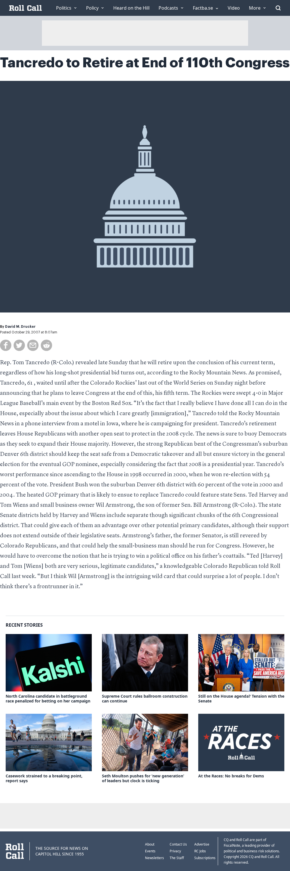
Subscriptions (205, 857)
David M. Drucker (20, 326)
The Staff (177, 857)
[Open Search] (278, 8)
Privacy (175, 851)
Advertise (201, 844)
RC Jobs (200, 851)
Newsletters (154, 857)
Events (150, 851)
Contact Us (178, 844)
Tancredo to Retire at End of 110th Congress (145, 63)
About (149, 844)
